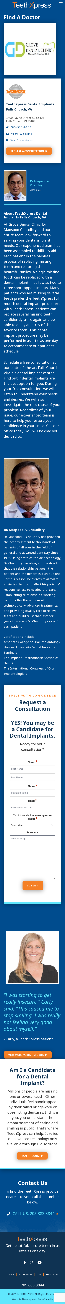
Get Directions (21, 140)
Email (31, 800)
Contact (10, 1274)
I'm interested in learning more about (32, 817)
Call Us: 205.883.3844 (33, 1213)
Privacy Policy (52, 1274)
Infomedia (47, 1299)
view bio (35, 190)
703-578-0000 (21, 127)
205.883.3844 (32, 1284)
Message (32, 832)
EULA (39, 1274)
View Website (21, 133)
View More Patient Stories (26, 1055)
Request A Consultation (27, 151)
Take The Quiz (30, 1156)
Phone (31, 786)
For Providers (25, 1274)
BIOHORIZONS (25, 1294)
